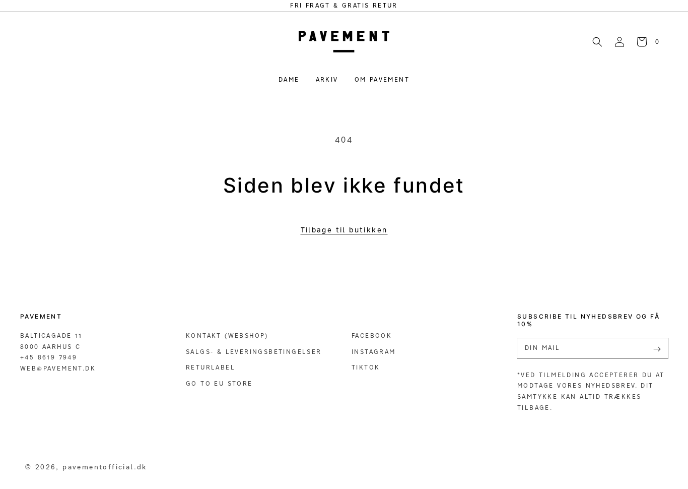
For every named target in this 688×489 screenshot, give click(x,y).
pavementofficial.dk (104, 466)
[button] (597, 41)
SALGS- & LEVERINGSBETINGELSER (254, 351)
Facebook (372, 335)
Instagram (374, 351)
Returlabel (210, 367)
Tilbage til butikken (344, 229)
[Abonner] (657, 349)
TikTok (366, 367)
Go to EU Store (219, 383)
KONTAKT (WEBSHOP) (227, 335)
